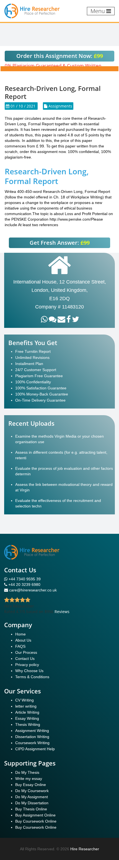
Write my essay (28, 778)
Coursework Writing (32, 743)
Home (20, 634)
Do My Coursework (32, 790)
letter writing (26, 706)
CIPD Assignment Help (35, 749)
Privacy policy (27, 664)
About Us (23, 640)
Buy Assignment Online (35, 815)
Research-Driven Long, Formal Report (47, 176)
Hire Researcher (84, 849)
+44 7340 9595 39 (24, 579)
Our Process (26, 652)
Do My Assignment (31, 797)
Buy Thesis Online (31, 809)
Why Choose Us (29, 670)
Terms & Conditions (32, 677)
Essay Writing (27, 718)
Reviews (62, 611)
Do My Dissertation (31, 803)
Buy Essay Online (30, 784)
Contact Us (25, 658)
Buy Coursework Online (35, 821)
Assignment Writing (32, 730)
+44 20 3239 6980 (24, 584)
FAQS (20, 646)
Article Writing (27, 712)
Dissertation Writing (32, 736)
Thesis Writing (27, 724)
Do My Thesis (27, 772)
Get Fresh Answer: (60, 242)
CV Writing (24, 700)
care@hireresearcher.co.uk (33, 590)
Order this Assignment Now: (59, 56)
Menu (98, 11)
